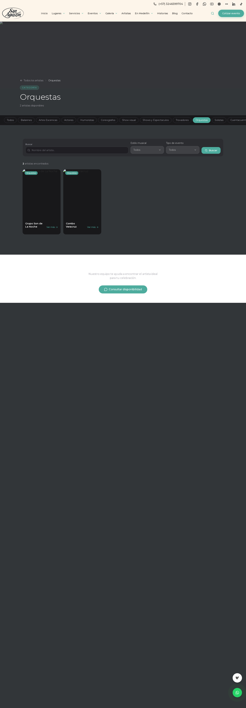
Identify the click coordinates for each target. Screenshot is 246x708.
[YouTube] (212, 4)
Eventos (93, 13)
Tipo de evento (175, 143)
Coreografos (108, 120)
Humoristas (87, 120)
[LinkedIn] (234, 4)
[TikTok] (241, 4)
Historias (162, 13)
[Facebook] (197, 4)
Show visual (129, 120)
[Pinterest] (219, 4)
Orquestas (202, 120)
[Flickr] (226, 4)
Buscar (28, 144)
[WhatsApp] (204, 4)
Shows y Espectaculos (156, 120)
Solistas (219, 120)
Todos (10, 120)
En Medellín (142, 13)
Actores (68, 120)
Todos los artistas (33, 80)
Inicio (44, 13)
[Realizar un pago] (237, 678)
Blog (175, 13)
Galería (109, 13)
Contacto (187, 13)
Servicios (74, 13)
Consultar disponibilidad (125, 289)
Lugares (56, 13)
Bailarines (26, 120)
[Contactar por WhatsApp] (237, 692)
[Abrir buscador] (213, 13)
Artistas (126, 13)
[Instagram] (189, 4)
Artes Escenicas (48, 120)
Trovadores (182, 120)
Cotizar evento (231, 13)
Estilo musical (138, 143)
